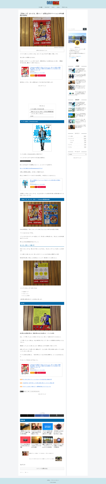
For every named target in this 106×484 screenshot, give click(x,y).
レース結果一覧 (72, 57)
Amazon (32, 75)
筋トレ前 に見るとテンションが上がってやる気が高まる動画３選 (37, 379)
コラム (22, 391)
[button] (57, 415)
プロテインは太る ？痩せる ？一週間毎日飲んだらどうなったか (37, 386)
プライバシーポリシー (55, 480)
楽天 (36, 75)
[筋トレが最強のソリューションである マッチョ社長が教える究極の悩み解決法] (42, 137)
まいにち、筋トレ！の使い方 (37, 113)
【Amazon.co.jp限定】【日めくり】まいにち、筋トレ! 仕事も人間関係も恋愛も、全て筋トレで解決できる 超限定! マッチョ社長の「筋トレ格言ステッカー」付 (45, 69)
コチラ (79, 56)
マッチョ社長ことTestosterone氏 (37, 108)
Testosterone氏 (37, 391)
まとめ (32, 116)
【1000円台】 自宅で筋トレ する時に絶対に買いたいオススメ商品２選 (38, 383)
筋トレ (26, 391)
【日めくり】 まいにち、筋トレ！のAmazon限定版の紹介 (42, 111)
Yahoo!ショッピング (41, 75)
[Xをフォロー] (77, 60)
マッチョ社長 (31, 391)
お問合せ (48, 480)
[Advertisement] (42, 94)
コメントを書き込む (42, 468)
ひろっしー (77, 47)
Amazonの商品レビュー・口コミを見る (38, 72)
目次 (40, 105)
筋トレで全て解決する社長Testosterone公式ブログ (31, 168)
